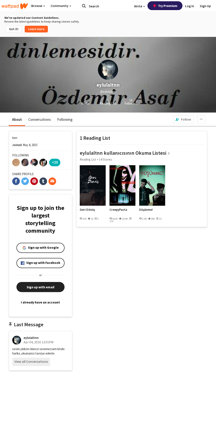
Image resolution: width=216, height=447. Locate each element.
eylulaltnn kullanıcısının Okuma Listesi (123, 153)
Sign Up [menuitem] (205, 6)
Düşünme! (146, 210)
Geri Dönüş (87, 210)
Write (138, 6)
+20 (55, 162)
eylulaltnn (31, 338)
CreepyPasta (118, 210)
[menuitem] (183, 119)
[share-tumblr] (43, 181)
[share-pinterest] (34, 181)
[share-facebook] (16, 181)
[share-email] (52, 181)
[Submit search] (84, 6)
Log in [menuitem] (189, 6)
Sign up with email (40, 287)
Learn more (36, 29)
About (17, 119)
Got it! (13, 29)
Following (65, 119)
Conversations (39, 119)
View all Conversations (31, 361)
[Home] (14, 6)
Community (60, 6)
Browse (37, 6)
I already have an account (40, 302)
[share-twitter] (25, 181)
